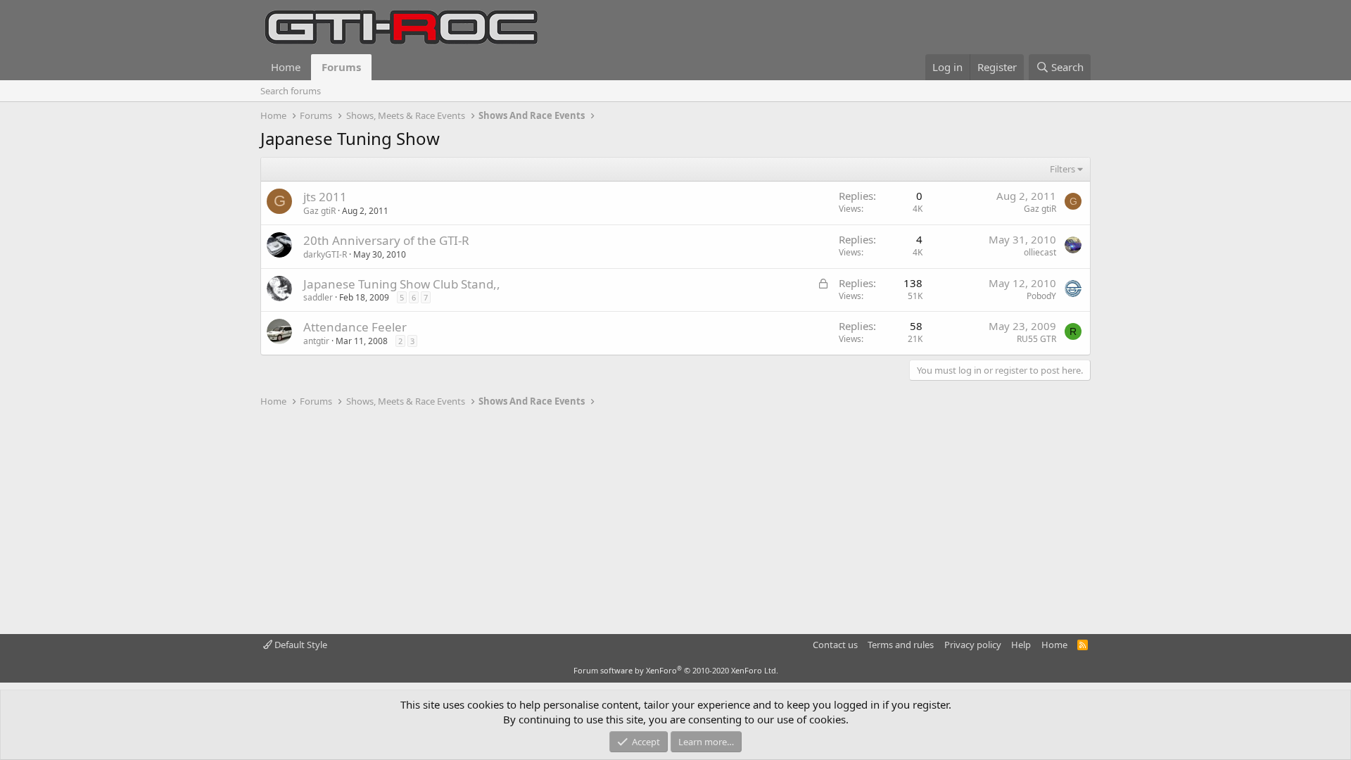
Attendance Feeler (355, 327)
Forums (341, 67)
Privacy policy (972, 644)
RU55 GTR (1036, 339)
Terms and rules (901, 644)
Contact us (835, 644)
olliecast (1040, 252)
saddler (318, 297)
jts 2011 (325, 197)
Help (1021, 644)
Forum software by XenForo (675, 670)
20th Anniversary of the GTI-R (386, 240)
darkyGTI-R (325, 254)
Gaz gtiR (319, 211)
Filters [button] (1062, 169)
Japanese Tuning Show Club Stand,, (401, 284)
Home (285, 67)
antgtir (316, 341)
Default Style (299, 644)
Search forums (290, 90)
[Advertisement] (675, 521)
